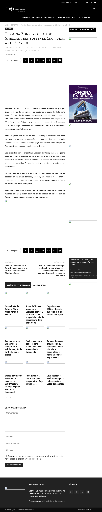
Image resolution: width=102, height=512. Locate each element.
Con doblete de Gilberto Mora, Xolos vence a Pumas (12, 310)
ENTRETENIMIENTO (64, 17)
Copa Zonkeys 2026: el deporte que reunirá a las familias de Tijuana (56, 310)
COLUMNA (48, 17)
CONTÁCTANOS (83, 17)
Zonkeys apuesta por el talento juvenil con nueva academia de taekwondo (34, 346)
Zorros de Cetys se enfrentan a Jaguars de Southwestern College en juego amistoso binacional (13, 383)
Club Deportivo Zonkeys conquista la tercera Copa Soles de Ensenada (55, 379)
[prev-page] (6, 397)
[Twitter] (91, 2)
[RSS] (87, 2)
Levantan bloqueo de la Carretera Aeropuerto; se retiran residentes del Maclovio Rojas (16, 269)
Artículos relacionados (18, 285)
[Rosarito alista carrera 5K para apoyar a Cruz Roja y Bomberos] (35, 367)
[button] (94, 8)
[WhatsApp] (37, 60)
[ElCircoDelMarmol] (83, 125)
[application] (83, 268)
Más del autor (39, 285)
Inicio (7, 25)
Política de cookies (84, 510)
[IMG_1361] (83, 146)
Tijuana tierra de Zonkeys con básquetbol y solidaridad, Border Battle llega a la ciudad (14, 348)
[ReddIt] (48, 60)
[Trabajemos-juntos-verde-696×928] (83, 284)
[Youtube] (95, 2)
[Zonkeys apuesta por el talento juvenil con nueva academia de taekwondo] (35, 332)
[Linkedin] (42, 60)
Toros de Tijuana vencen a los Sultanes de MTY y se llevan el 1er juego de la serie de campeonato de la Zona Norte (35, 314)
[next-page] (10, 397)
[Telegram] (59, 60)
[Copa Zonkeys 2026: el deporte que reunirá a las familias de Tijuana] (56, 298)
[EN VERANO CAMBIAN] (83, 222)
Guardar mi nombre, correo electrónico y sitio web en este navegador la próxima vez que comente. (34, 457)
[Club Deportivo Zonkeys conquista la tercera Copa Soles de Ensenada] (56, 367)
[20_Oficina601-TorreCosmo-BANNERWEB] (83, 122)
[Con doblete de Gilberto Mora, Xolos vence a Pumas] (14, 298)
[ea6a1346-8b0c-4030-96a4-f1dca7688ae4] (83, 39)
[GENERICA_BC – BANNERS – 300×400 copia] (83, 184)
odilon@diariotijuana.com (53, 501)
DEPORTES (14, 25)
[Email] (54, 60)
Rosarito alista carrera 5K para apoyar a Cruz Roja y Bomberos (34, 379)
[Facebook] (83, 2)
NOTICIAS (36, 17)
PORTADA (26, 17)
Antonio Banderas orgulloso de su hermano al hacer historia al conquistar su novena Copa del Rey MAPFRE (55, 349)
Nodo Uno (31, 510)
